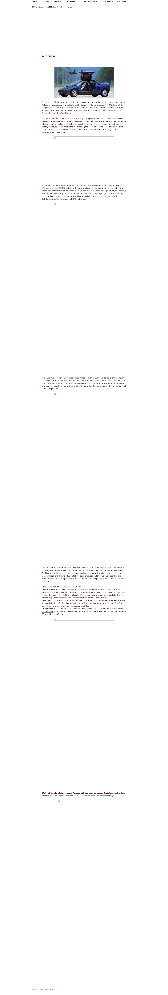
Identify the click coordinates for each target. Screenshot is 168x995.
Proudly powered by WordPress (44, 990)
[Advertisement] (84, 28)
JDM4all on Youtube (55, 7)
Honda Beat (117, 386)
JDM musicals (37, 7)
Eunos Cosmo (47, 611)
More (70, 7)
